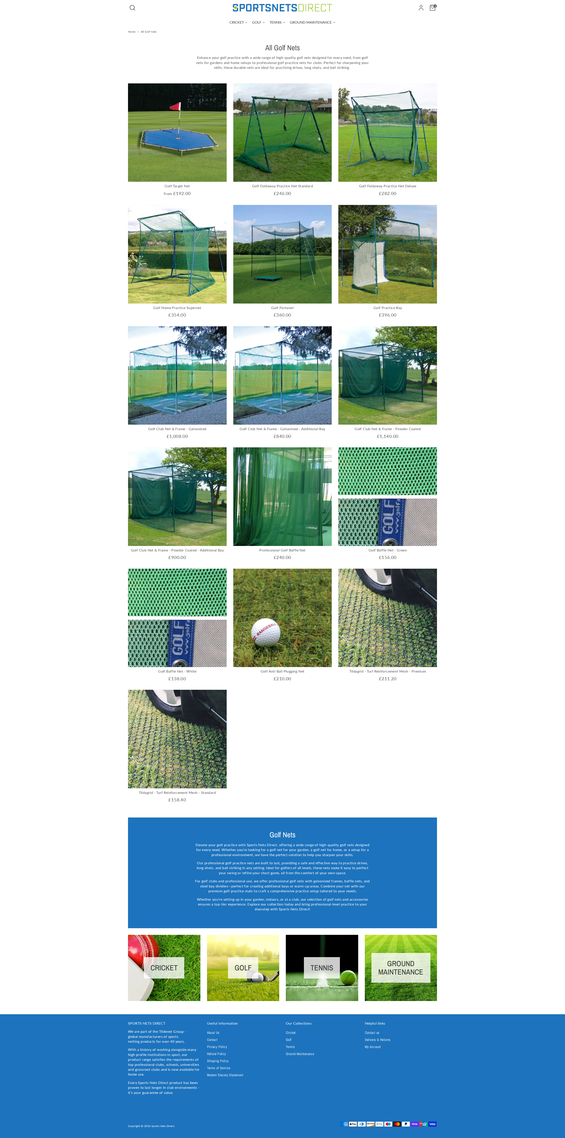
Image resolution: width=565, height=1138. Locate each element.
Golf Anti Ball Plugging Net (283, 671)
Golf (289, 1039)
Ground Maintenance (300, 1053)
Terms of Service (218, 1067)
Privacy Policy (217, 1046)
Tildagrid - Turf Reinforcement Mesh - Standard (177, 792)
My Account (373, 1046)
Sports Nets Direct (162, 1126)
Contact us (372, 1032)
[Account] (421, 7)
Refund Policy (216, 1053)
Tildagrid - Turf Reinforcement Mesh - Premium (387, 671)
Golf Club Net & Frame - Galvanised (177, 429)
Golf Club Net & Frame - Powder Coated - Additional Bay (177, 550)
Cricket (291, 1032)
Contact (212, 1039)
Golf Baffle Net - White (177, 671)
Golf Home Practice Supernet (177, 308)
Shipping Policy (218, 1060)
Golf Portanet (282, 308)
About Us (213, 1032)
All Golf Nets (149, 31)
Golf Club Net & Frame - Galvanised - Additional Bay (282, 429)
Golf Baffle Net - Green (388, 550)
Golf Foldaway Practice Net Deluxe (387, 186)
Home (132, 31)
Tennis (290, 1046)
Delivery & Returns (378, 1039)
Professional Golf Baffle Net (282, 550)
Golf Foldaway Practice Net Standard (282, 186)
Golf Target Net (177, 186)
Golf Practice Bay (387, 308)
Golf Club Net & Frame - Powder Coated (388, 429)
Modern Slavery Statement (225, 1074)
